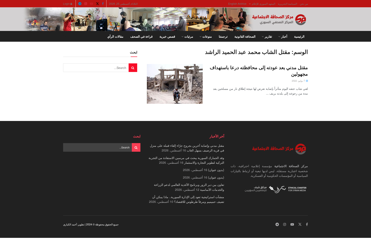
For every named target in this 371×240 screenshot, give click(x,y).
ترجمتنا (223, 36)
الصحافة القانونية (244, 36)
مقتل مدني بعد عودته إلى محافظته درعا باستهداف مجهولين (259, 70)
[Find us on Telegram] (79, 3)
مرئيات (188, 36)
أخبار (284, 36)
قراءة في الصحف (141, 36)
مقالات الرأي (115, 36)
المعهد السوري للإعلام (263, 3)
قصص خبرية (167, 36)
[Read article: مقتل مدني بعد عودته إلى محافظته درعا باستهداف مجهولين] (175, 84)
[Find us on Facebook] (103, 3)
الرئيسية (299, 36)
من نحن (304, 3)
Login (66, 3)
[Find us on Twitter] (97, 3)
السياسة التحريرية (287, 3)
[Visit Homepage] (280, 19)
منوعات (207, 36)
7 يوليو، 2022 (299, 80)
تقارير (268, 36)
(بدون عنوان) (216, 170)
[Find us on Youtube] (91, 3)
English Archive (237, 3)
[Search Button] (64, 36)
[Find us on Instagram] (85, 3)
